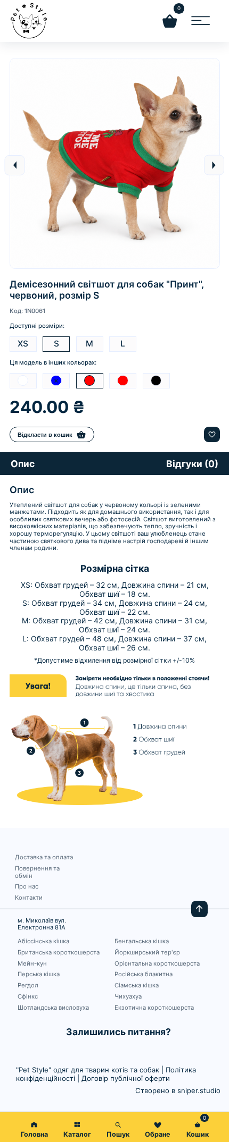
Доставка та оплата (44, 857)
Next (214, 165)
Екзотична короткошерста (154, 1007)
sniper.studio (198, 1090)
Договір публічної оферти (125, 1078)
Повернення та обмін (37, 872)
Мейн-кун (32, 963)
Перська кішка (39, 974)
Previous (15, 165)
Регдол (28, 985)
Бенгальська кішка (141, 941)
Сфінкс (28, 996)
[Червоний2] (89, 380)
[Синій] (56, 380)
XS (23, 344)
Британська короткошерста (59, 952)
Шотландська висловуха (53, 1007)
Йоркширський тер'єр (147, 952)
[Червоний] (122, 380)
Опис (23, 463)
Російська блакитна (143, 974)
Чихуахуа (128, 996)
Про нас (26, 886)
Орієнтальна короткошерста (157, 963)
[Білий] (23, 380)
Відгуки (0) (192, 463)
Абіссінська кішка (43, 941)
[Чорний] (156, 380)
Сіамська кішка (136, 985)
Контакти (29, 897)
